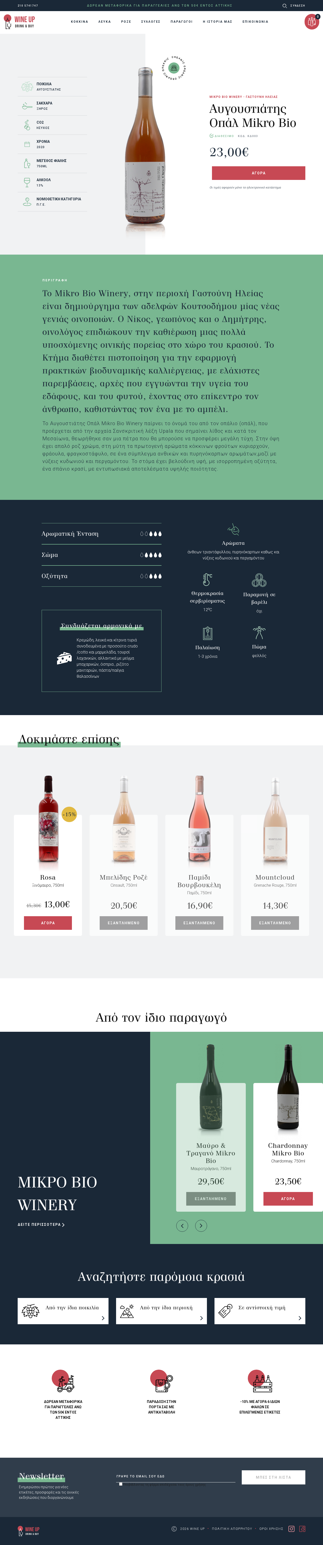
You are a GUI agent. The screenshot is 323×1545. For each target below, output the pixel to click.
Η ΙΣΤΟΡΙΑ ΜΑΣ (217, 21)
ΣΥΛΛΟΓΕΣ (150, 21)
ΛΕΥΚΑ (104, 21)
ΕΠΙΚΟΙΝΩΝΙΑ (255, 21)
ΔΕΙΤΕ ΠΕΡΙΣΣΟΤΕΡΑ (40, 1225)
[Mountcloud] (275, 844)
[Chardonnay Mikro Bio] (288, 1112)
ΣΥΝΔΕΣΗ (297, 5)
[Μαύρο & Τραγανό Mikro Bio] (211, 1112)
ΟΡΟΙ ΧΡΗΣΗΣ (271, 1529)
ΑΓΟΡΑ (259, 173)
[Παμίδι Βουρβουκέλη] (199, 844)
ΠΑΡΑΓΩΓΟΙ (182, 21)
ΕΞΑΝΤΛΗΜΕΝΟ (124, 923)
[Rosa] (48, 844)
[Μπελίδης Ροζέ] (124, 844)
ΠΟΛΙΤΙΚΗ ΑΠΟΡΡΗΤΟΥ (232, 1529)
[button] (182, 1226)
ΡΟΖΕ (126, 21)
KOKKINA (79, 21)
